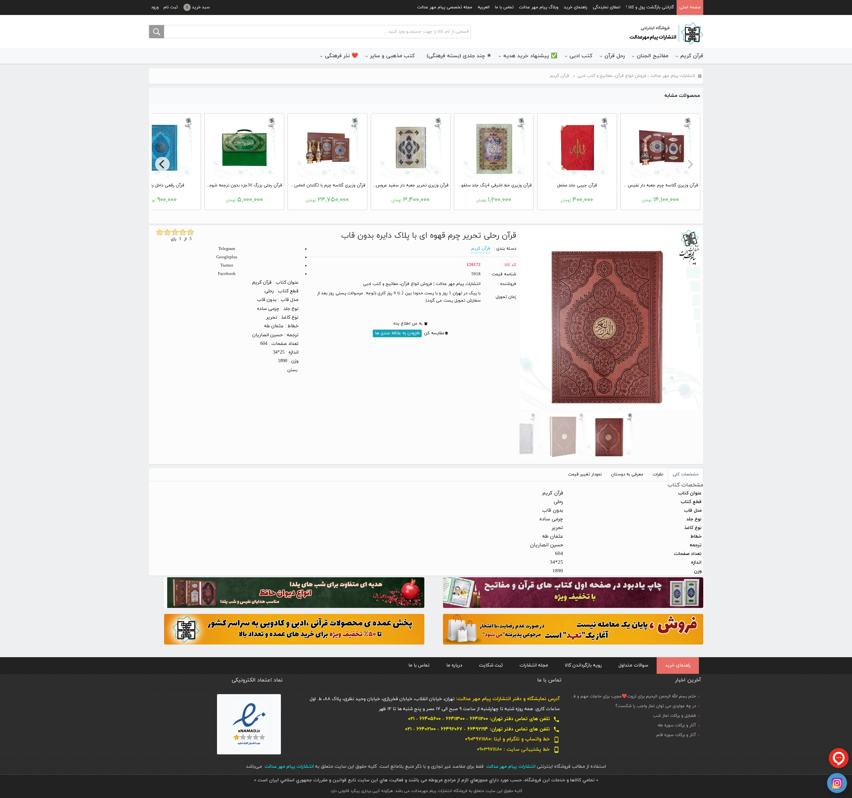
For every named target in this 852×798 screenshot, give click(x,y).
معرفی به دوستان (627, 474)
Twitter (226, 266)
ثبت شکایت (491, 665)
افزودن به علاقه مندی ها (397, 333)
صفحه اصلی (690, 7)
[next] (162, 164)
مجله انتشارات (534, 665)
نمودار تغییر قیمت (585, 474)
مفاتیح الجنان (652, 56)
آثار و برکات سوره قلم (676, 735)
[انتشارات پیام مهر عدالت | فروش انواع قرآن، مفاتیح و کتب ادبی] (665, 33)
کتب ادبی (580, 56)
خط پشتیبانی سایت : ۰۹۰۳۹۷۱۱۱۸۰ (518, 749)
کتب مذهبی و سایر (392, 56)
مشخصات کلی (686, 474)
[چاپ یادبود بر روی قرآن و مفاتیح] (573, 592)
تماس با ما (504, 7)
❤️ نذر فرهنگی (341, 56)
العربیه (484, 7)
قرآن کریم (691, 56)
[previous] (689, 164)
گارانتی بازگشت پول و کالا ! (650, 7)
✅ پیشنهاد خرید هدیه (530, 56)
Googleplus (226, 257)
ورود (155, 7)
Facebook (227, 274)
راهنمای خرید (575, 7)
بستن (292, 370)
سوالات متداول (633, 665)
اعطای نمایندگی (606, 7)
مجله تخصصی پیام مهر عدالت (444, 7)
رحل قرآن (614, 56)
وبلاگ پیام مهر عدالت (538, 7)
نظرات (658, 474)
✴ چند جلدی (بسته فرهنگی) (459, 56)
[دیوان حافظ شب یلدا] (294, 592)
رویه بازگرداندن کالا (583, 665)
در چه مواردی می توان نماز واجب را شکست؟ (655, 706)
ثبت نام (170, 7)
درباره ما (454, 665)
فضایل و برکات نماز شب (674, 716)
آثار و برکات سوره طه (677, 725)
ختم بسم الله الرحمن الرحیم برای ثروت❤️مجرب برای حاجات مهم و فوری (631, 696)
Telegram (226, 249)
